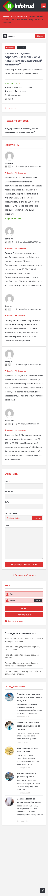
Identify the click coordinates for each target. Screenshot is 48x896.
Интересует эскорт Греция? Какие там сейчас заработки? (21, 664)
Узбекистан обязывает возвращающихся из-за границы (28, 725)
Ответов (21, 91)
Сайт (7, 502)
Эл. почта (10, 491)
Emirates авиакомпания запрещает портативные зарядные (29, 697)
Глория (8, 663)
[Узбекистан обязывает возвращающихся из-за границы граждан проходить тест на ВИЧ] (9, 725)
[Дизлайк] (9, 99)
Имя (7, 481)
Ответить (22, 173)
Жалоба (21, 47)
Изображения (11, 513)
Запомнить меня (15, 621)
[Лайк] (6, 99)
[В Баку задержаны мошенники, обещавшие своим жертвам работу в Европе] (9, 801)
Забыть (38, 601)
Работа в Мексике (19, 16)
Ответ (8, 525)
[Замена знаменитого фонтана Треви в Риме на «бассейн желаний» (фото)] (9, 776)
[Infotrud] (19, 6)
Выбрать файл (13, 518)
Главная (5, 16)
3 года (9, 91)
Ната (7, 638)
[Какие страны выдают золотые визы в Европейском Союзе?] (9, 751)
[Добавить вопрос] (42, 890)
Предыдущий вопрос (24, 575)
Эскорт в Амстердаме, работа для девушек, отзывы (23, 672)
